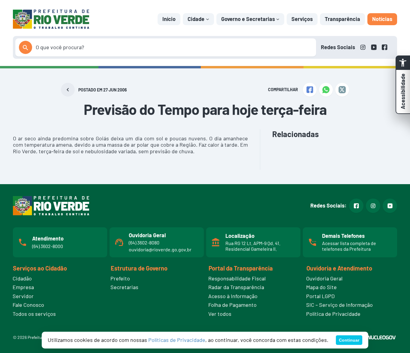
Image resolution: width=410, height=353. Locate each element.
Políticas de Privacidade (176, 340)
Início (169, 19)
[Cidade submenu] (207, 19)
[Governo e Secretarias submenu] (277, 19)
